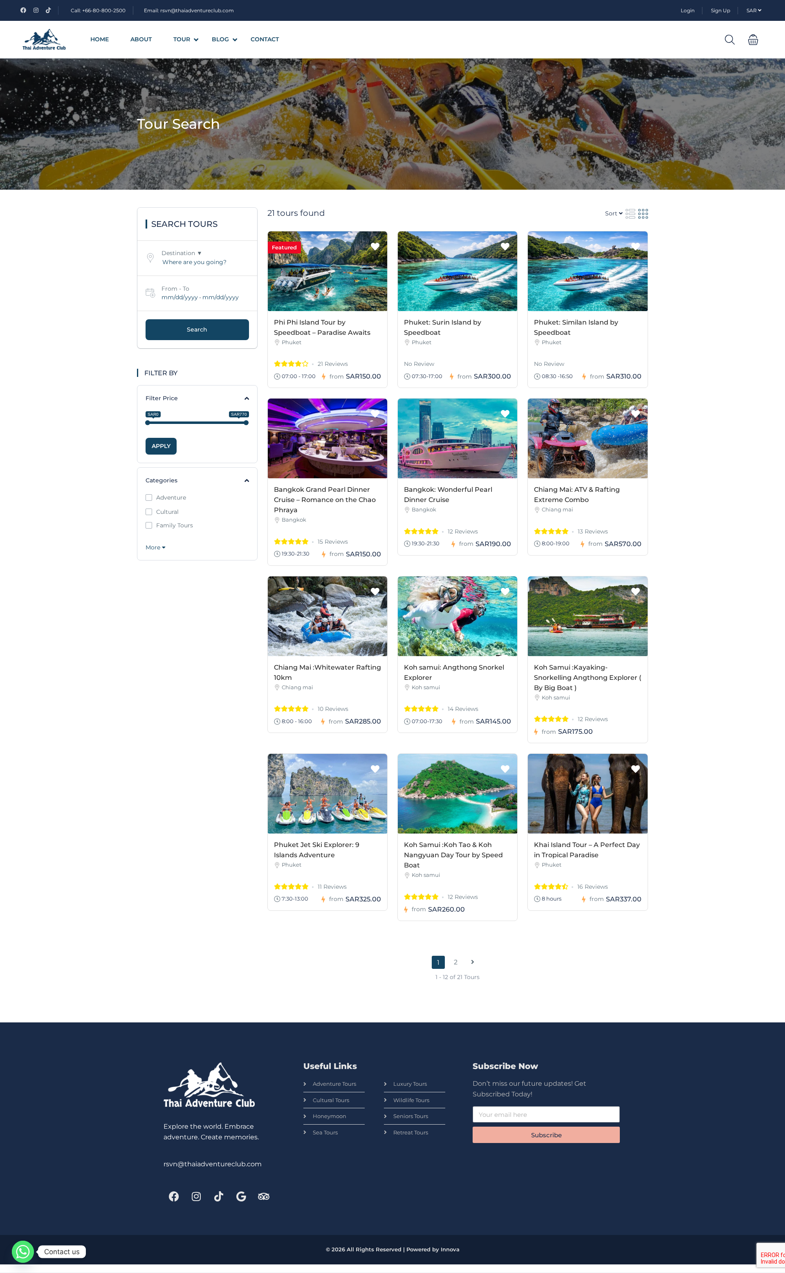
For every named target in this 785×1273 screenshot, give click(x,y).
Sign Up (720, 10)
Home (99, 39)
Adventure (171, 497)
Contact (265, 39)
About (141, 39)
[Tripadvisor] (263, 1196)
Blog (220, 39)
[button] (753, 39)
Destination (178, 253)
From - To (175, 288)
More (154, 547)
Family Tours (174, 525)
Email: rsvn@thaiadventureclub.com (189, 10)
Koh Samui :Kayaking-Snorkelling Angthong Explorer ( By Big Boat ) (587, 677)
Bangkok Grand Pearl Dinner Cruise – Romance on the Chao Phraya (325, 500)
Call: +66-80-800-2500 (98, 10)
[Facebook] (174, 1196)
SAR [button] (752, 10)
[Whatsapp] (23, 1252)
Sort (612, 213)
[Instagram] (196, 1196)
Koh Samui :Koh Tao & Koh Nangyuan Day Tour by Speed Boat (453, 855)
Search (197, 329)
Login (688, 10)
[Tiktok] (219, 1196)
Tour (181, 39)
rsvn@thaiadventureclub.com (213, 1164)
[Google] (241, 1196)
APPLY (161, 446)
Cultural (167, 512)
